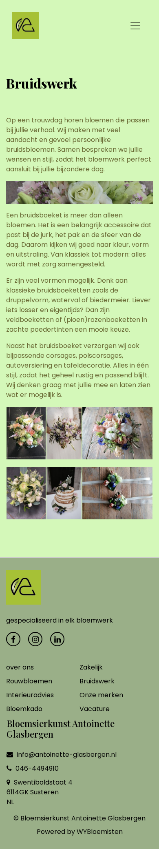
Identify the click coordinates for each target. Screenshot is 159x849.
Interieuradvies (30, 695)
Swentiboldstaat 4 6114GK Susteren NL (40, 792)
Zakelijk (91, 667)
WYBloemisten (100, 831)
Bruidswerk (97, 681)
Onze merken (101, 695)
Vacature (95, 709)
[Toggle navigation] (135, 26)
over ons (20, 667)
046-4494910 (36, 768)
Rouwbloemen (29, 681)
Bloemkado (24, 709)
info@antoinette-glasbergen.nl (66, 754)
